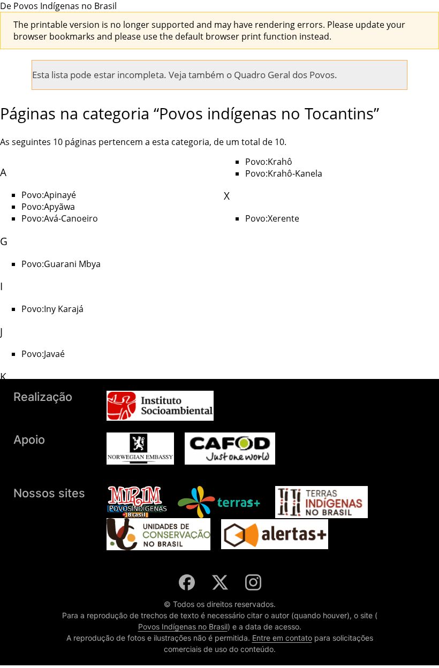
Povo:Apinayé (48, 195)
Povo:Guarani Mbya (61, 264)
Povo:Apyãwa (48, 206)
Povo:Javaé (43, 354)
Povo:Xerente (272, 218)
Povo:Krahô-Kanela (283, 173)
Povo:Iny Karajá (52, 309)
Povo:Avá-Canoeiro (59, 218)
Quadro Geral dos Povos (284, 75)
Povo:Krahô (268, 162)
